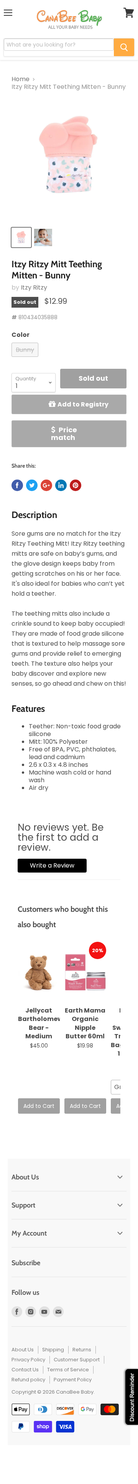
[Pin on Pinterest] (75, 485)
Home (21, 79)
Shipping (53, 1349)
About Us (23, 1349)
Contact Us (25, 1369)
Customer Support (77, 1359)
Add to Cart (38, 1106)
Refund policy (28, 1379)
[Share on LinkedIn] (61, 485)
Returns (81, 1349)
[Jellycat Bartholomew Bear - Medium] (39, 972)
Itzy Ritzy (34, 287)
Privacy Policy (28, 1359)
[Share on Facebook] (17, 485)
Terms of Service (68, 1369)
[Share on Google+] (46, 485)
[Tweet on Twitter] (32, 485)
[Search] (124, 47)
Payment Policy (73, 1379)
